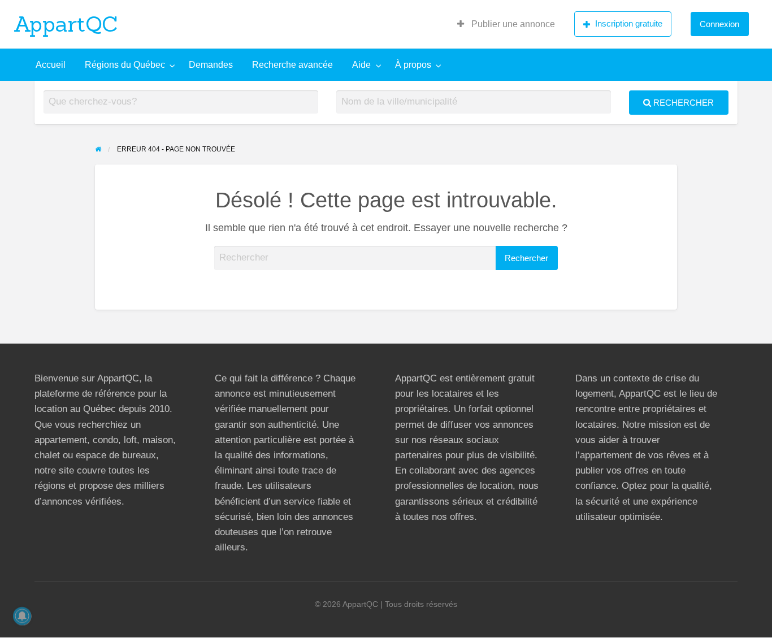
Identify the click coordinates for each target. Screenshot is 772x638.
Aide (361, 65)
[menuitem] (506, 24)
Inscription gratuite (628, 23)
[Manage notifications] (22, 616)
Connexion (719, 24)
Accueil (51, 65)
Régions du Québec (125, 65)
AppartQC (66, 23)
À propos (413, 65)
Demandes (211, 65)
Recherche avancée (292, 65)
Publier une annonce (512, 24)
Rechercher (682, 102)
